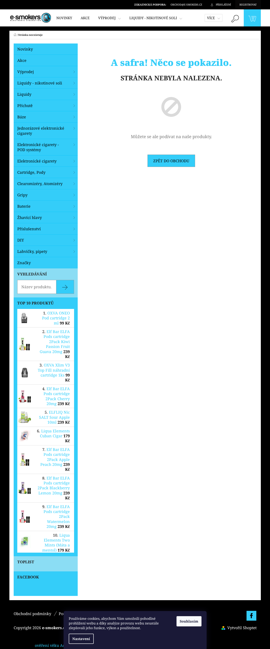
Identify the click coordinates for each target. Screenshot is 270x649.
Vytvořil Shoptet (242, 627)
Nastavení (81, 638)
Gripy (22, 194)
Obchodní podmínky (32, 613)
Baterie (24, 206)
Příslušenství (29, 228)
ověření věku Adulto (53, 645)
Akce (21, 60)
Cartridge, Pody (31, 172)
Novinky (25, 49)
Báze (21, 116)
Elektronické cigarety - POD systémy (38, 147)
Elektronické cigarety (37, 161)
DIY (20, 240)
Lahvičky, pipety (32, 251)
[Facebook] (251, 616)
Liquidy (24, 94)
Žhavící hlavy (29, 217)
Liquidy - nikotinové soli (39, 82)
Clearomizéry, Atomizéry (40, 183)
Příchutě (25, 105)
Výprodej (25, 71)
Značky (24, 262)
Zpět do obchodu (171, 160)
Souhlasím (189, 621)
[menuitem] (64, 17)
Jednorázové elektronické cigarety (40, 131)
